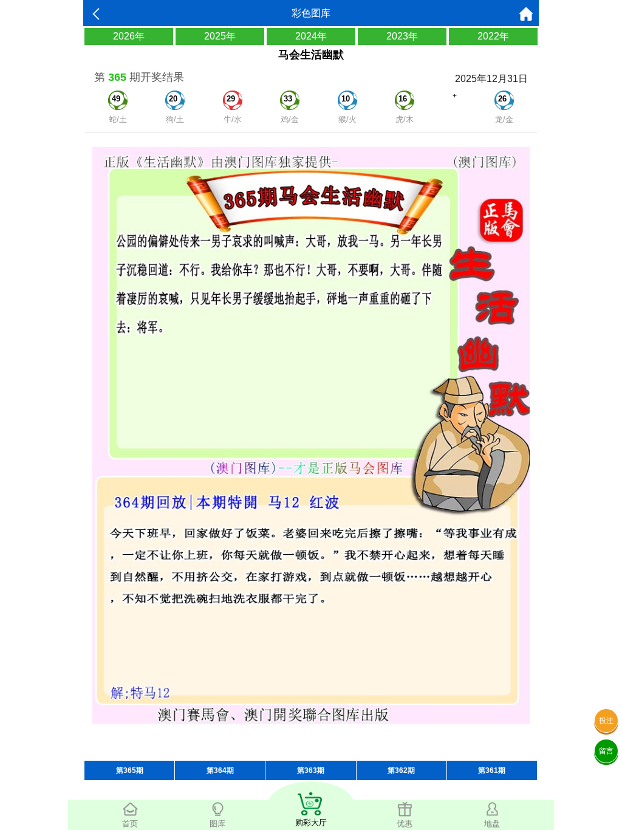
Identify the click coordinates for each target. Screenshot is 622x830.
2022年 (493, 36)
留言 (606, 751)
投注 (606, 720)
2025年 (220, 36)
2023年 (402, 36)
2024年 (311, 36)
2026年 (129, 36)
